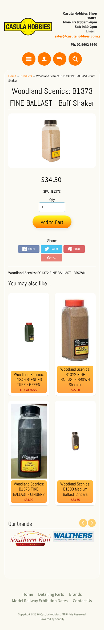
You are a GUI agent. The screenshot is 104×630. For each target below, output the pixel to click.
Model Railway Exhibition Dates (40, 601)
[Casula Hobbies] (28, 27)
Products (26, 76)
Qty (52, 199)
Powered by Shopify (52, 619)
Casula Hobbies (50, 614)
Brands (75, 594)
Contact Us (82, 601)
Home (12, 76)
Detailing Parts (51, 594)
